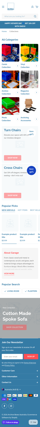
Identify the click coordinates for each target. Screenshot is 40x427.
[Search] (35, 16)
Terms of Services (30, 363)
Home (4, 31)
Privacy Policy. (10, 365)
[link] (10, 56)
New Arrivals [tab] (8, 210)
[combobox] (20, 16)
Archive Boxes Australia (17, 415)
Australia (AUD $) (11, 389)
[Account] (32, 6)
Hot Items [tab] (22, 210)
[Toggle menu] (3, 6)
